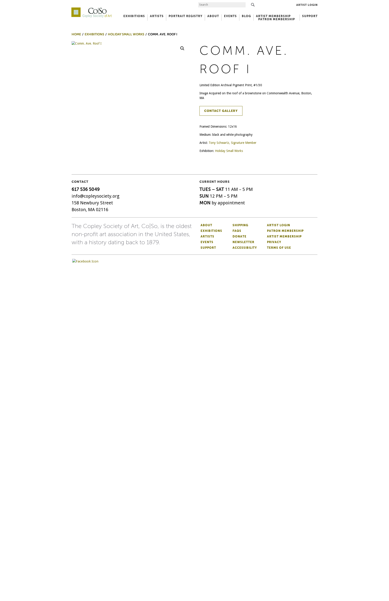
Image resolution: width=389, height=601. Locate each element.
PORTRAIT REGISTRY (185, 16)
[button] (182, 48)
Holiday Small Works (229, 151)
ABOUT (213, 16)
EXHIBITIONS (134, 16)
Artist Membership (284, 236)
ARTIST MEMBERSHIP (273, 16)
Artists (207, 236)
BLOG (246, 16)
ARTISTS (157, 16)
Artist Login (307, 5)
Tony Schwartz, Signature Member (232, 143)
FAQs (237, 231)
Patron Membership (285, 231)
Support (310, 16)
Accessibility (245, 247)
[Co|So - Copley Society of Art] (91, 9)
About (206, 225)
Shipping (240, 225)
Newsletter (243, 242)
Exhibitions (211, 231)
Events (207, 242)
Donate (240, 236)
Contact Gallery (221, 111)
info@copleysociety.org (95, 196)
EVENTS (230, 16)
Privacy (274, 242)
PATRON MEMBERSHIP (276, 19)
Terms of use (279, 247)
